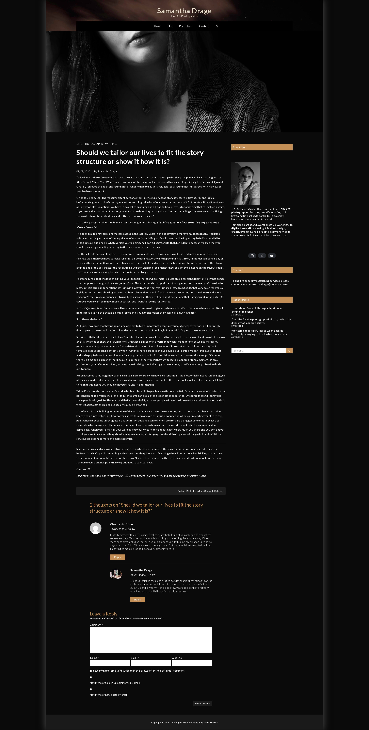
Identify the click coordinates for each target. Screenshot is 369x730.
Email (135, 657)
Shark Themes (211, 722)
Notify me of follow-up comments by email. (115, 682)
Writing (111, 143)
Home (157, 26)
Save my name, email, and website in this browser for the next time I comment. (139, 670)
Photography (93, 143)
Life (79, 143)
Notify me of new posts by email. (109, 694)
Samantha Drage (184, 10)
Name (94, 657)
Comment (96, 624)
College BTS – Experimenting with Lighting (200, 491)
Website (177, 657)
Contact (204, 26)
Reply (117, 557)
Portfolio (184, 26)
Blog (170, 26)
